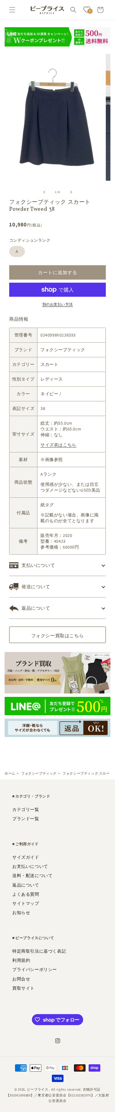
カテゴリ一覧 (25, 809)
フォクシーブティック (39, 773)
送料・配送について (32, 875)
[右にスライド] (71, 192)
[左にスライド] (44, 192)
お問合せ (21, 979)
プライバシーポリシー (34, 969)
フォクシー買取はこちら (57, 635)
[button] (12, 10)
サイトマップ (25, 903)
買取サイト (23, 988)
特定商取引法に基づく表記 (39, 951)
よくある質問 (25, 894)
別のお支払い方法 (57, 304)
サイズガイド (25, 857)
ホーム (10, 773)
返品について (25, 885)
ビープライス (37, 1089)
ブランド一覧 (25, 818)
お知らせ (21, 912)
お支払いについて (30, 866)
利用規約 (21, 960)
